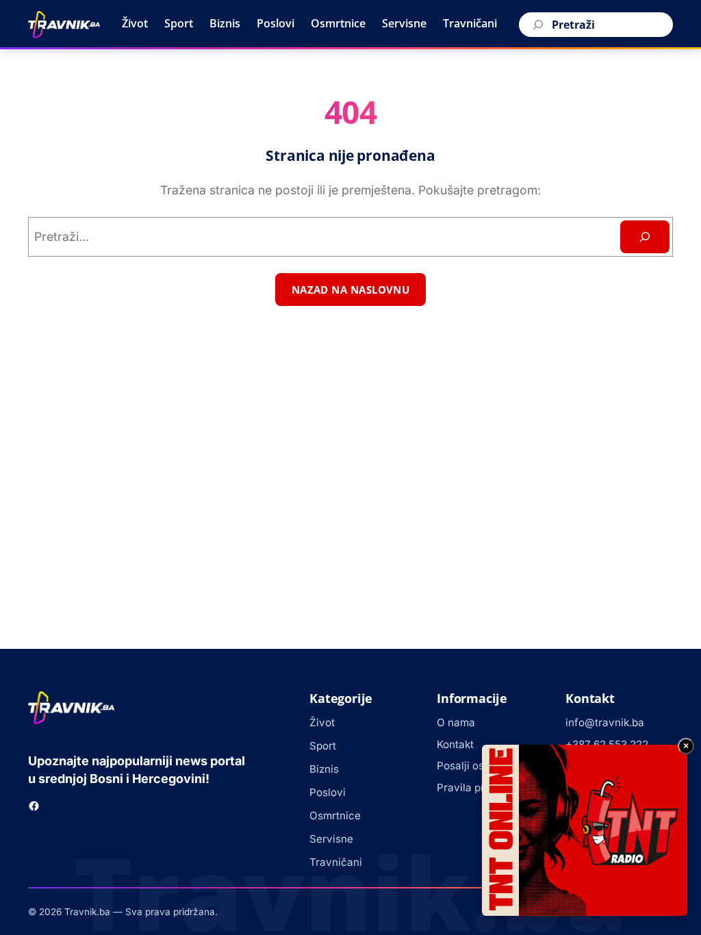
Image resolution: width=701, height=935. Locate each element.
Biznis (224, 23)
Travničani (470, 23)
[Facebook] (34, 806)
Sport (178, 23)
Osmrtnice (338, 23)
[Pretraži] (536, 24)
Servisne (404, 23)
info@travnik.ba (604, 722)
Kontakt (455, 744)
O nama (456, 722)
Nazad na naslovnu (351, 289)
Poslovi (275, 23)
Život (135, 23)
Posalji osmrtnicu (479, 765)
